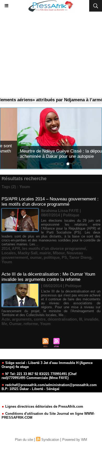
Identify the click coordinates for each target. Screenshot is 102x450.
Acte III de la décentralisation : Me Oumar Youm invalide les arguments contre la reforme (48, 277)
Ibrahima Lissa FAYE (60, 210)
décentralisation (62, 319)
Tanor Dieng (80, 257)
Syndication (50, 440)
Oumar (15, 323)
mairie (45, 253)
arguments (22, 319)
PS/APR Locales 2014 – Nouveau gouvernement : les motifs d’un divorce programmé (50, 201)
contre (40, 319)
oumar (36, 257)
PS (64, 257)
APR (16, 248)
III (80, 319)
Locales (9, 253)
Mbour (59, 253)
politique (52, 257)
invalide (91, 319)
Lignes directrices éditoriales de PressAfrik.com (43, 406)
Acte (6, 319)
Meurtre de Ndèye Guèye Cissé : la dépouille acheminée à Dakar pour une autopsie (46, 154)
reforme (31, 323)
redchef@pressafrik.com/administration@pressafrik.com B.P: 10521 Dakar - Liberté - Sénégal (49, 387)
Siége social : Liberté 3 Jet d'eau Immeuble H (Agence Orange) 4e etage (47, 365)
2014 (6, 248)
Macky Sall (27, 253)
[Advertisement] (51, 54)
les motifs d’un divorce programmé (54, 248)
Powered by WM (74, 440)
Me (4, 323)
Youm (7, 262)
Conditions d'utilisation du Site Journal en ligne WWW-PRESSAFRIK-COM (48, 415)
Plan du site (24, 440)
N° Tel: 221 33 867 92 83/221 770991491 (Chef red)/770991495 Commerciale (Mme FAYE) (39, 376)
